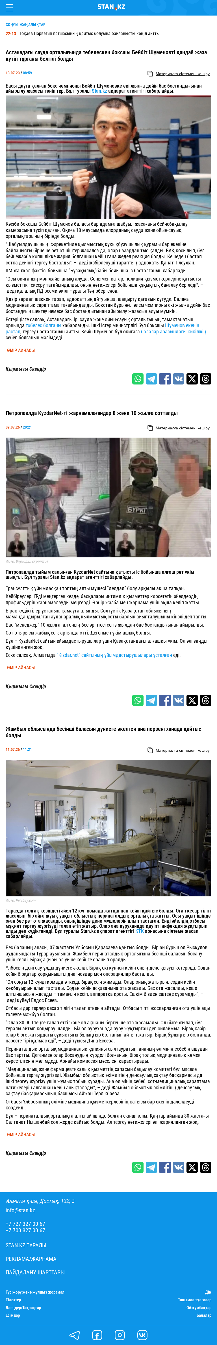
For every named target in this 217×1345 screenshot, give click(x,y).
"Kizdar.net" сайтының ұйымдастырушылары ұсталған (114, 655)
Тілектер (13, 1300)
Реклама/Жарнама (31, 1259)
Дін (208, 1292)
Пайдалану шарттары (35, 1272)
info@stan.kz (20, 1210)
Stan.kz (99, 91)
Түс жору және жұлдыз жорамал (35, 1292)
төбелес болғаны (43, 325)
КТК (139, 931)
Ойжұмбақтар (198, 1307)
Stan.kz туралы (26, 1245)
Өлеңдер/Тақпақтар (23, 1307)
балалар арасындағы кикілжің (173, 331)
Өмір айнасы (21, 350)
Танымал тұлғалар (194, 1300)
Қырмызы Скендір (26, 369)
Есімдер (13, 1315)
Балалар (204, 1315)
